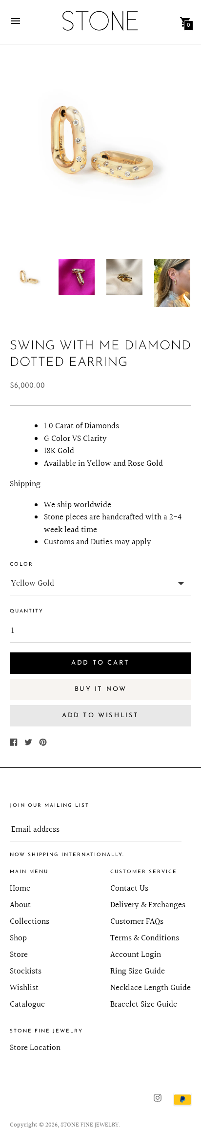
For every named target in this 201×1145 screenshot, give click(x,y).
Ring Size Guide (137, 971)
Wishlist (24, 987)
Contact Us (129, 888)
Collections (29, 921)
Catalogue (27, 1004)
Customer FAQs (136, 921)
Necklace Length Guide (150, 987)
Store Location (35, 1047)
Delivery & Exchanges (147, 905)
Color (21, 564)
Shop (18, 938)
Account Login (135, 954)
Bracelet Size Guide (143, 1004)
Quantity (26, 611)
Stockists (25, 971)
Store (19, 954)
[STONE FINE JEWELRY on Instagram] (157, 1097)
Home (20, 888)
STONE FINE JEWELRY (89, 1125)
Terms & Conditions (144, 938)
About (20, 905)
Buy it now (101, 689)
